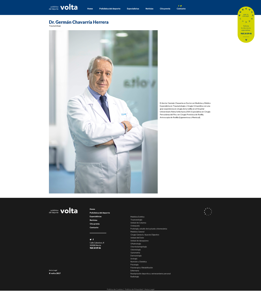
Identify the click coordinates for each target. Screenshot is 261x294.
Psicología (134, 265)
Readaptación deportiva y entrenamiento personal (150, 274)
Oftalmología (135, 244)
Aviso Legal (53, 270)
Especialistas (133, 8)
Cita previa (165, 8)
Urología (133, 259)
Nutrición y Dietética (138, 262)
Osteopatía (135, 226)
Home (90, 8)
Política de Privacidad (134, 289)
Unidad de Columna (138, 223)
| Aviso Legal (149, 289)
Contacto (181, 8)
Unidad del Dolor (137, 238)
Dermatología (136, 256)
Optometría (135, 253)
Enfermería (134, 271)
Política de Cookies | (115, 289)
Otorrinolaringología (138, 247)
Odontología (135, 250)
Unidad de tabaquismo (139, 241)
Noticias (149, 8)
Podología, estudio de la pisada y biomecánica (148, 229)
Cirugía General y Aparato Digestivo (144, 235)
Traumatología (136, 220)
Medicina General (137, 232)
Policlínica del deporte (109, 8)
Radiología (134, 276)
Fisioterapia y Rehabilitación (141, 268)
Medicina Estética (137, 217)
